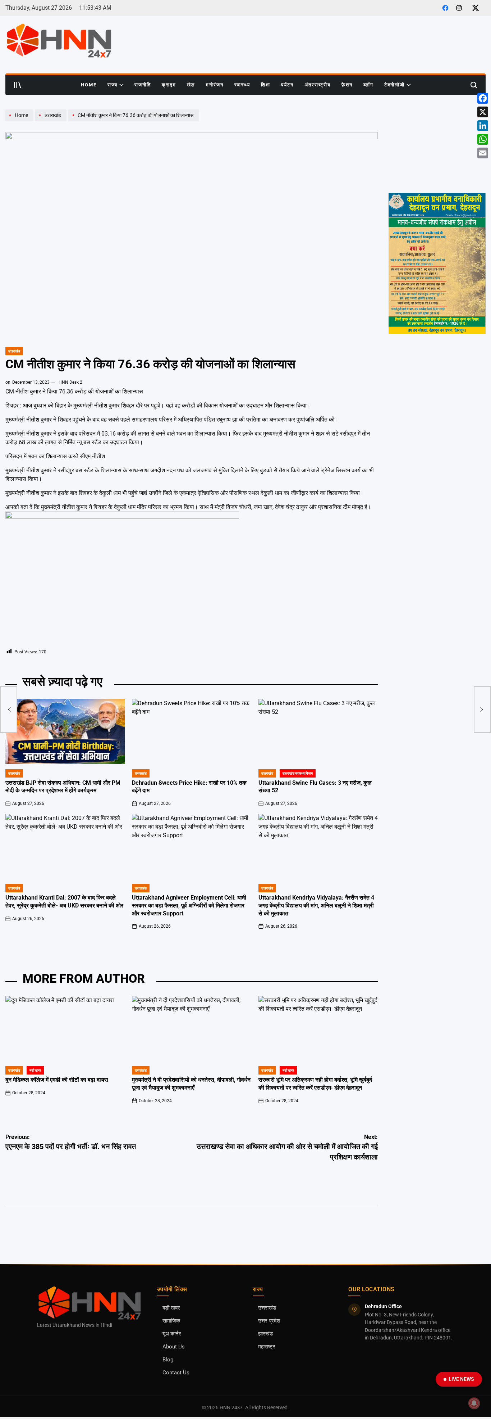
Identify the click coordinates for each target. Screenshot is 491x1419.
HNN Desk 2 (70, 382)
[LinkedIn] (483, 125)
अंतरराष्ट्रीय (317, 84)
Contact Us (175, 1373)
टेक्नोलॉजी (394, 84)
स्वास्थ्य (242, 84)
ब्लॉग (368, 84)
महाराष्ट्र (266, 1347)
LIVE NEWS (461, 1379)
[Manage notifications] (474, 1403)
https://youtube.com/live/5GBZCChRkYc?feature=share (435, 116)
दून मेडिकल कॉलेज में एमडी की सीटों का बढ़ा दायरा (56, 1080)
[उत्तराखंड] (51, 121)
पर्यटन (287, 84)
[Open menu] (17, 85)
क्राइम (169, 84)
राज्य (112, 84)
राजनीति (142, 84)
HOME (89, 84)
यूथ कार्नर (171, 1334)
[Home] (20, 121)
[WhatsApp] (483, 139)
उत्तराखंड (14, 351)
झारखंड (265, 1334)
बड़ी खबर (171, 1308)
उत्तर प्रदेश (269, 1321)
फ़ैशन (347, 84)
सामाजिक (171, 1321)
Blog (167, 1360)
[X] (483, 112)
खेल (191, 84)
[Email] (483, 153)
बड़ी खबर (35, 1070)
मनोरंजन (215, 84)
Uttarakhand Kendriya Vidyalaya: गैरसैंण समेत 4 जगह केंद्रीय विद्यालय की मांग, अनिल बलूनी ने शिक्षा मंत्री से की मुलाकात (316, 906)
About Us (173, 1347)
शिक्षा (265, 84)
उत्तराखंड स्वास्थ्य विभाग (298, 773)
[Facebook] (483, 98)
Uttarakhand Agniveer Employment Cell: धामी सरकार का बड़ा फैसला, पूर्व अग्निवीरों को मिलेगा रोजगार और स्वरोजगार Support (189, 906)
